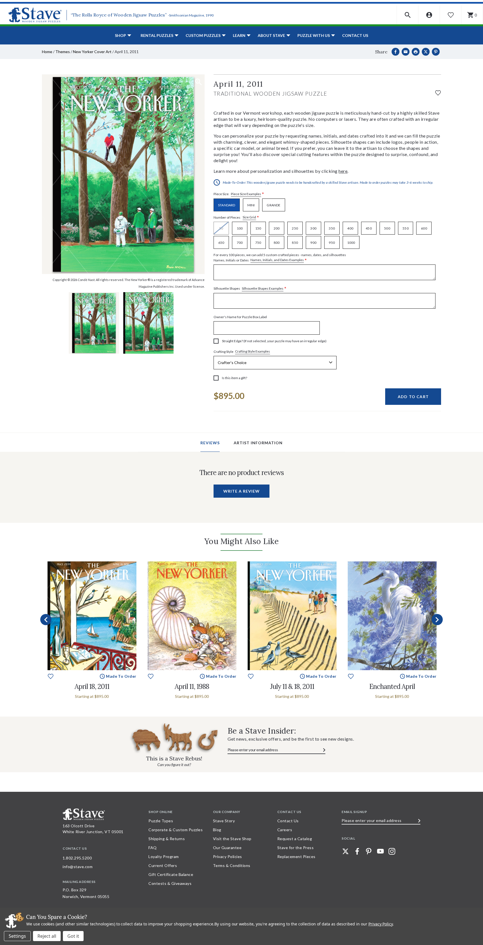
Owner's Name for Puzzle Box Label (240, 317)
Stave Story (224, 820)
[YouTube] (380, 851)
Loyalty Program (163, 856)
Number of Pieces (236, 217)
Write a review (241, 491)
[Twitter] (345, 851)
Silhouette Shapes (250, 288)
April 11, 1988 (192, 686)
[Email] (405, 52)
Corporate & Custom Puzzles (175, 829)
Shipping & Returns (166, 838)
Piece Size (239, 194)
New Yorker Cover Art (92, 51)
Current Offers (162, 865)
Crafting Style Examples (252, 351)
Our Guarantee (227, 847)
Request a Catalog (294, 838)
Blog (217, 829)
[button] (407, 15)
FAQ (152, 847)
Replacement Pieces (296, 856)
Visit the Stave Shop (232, 838)
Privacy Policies (227, 856)
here (342, 171)
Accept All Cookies (73, 936)
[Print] (416, 52)
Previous (45, 619)
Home (47, 51)
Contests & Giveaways (169, 883)
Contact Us (355, 35)
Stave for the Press (295, 847)
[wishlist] (438, 92)
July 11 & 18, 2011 (292, 686)
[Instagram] (392, 851)
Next (437, 619)
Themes (62, 51)
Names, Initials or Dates (280, 258)
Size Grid (249, 217)
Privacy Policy (380, 924)
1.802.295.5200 (77, 858)
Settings (17, 936)
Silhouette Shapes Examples (262, 288)
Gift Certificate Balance (170, 874)
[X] (426, 52)
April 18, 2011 (92, 686)
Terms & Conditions (231, 865)
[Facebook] (395, 52)
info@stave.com (78, 866)
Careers (284, 829)
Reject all (46, 936)
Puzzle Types (160, 820)
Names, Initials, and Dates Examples (277, 260)
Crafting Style (242, 351)
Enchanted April (392, 686)
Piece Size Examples (246, 194)
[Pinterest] (436, 52)
